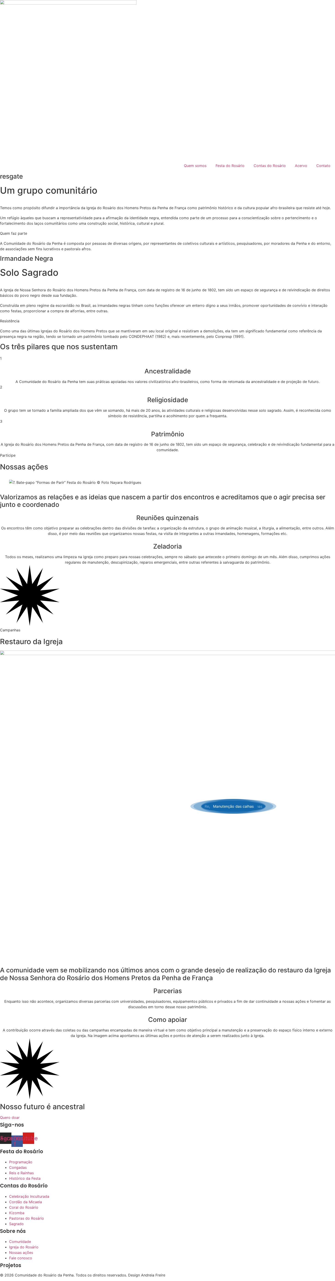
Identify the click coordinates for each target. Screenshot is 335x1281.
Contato (323, 165)
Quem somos (195, 165)
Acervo (301, 165)
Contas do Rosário (270, 165)
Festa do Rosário (230, 165)
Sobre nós (13, 1231)
